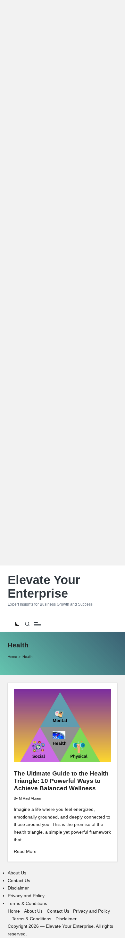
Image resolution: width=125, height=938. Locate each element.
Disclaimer (18, 888)
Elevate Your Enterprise (44, 587)
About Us (17, 873)
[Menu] (37, 624)
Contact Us (19, 880)
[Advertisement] (62, 282)
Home (12, 657)
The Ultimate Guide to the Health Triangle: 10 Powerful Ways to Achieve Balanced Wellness (61, 781)
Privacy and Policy (26, 895)
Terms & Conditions (27, 903)
